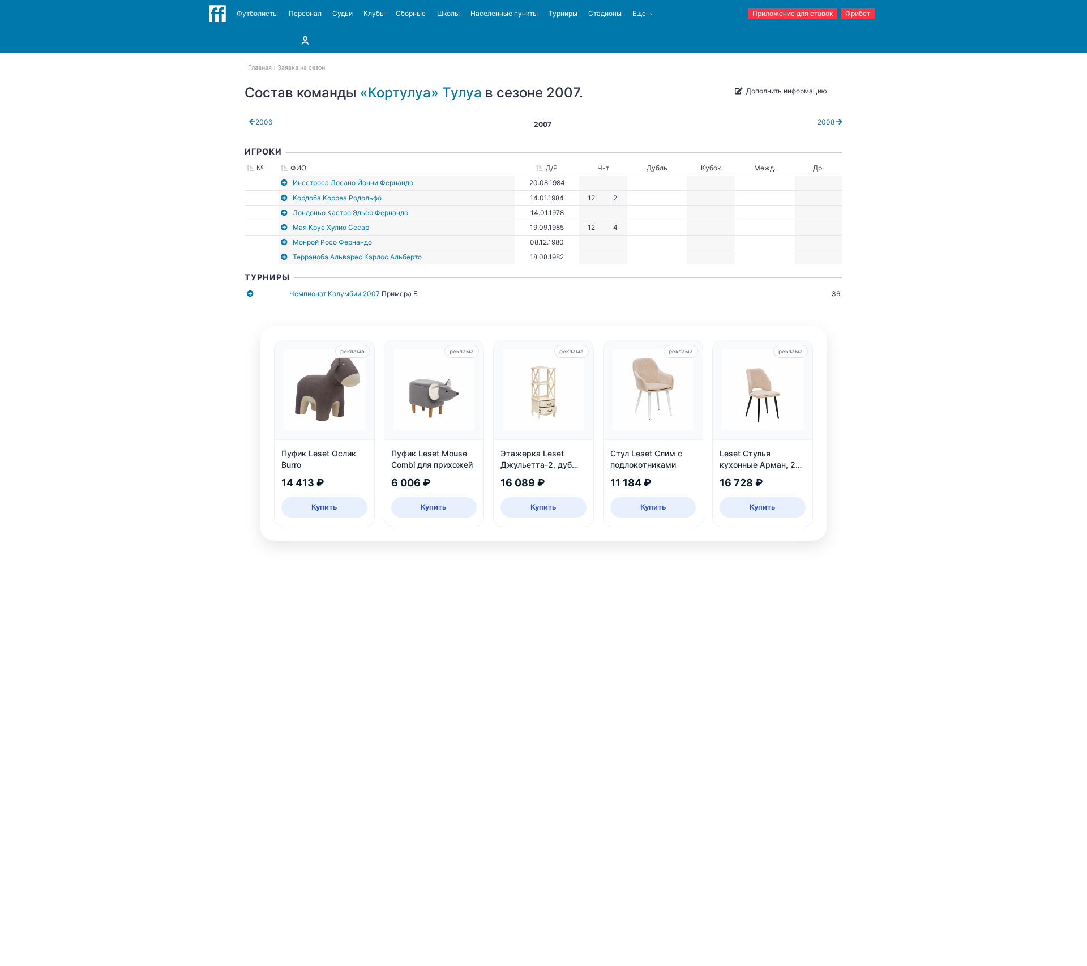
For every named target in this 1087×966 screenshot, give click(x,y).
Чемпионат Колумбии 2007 (334, 293)
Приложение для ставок (792, 13)
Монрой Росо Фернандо (332, 242)
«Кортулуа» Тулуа (421, 92)
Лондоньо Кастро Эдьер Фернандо (350, 212)
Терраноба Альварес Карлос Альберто (357, 257)
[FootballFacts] (217, 13)
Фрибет (857, 13)
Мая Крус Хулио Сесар (331, 227)
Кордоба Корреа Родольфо (337, 198)
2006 (263, 122)
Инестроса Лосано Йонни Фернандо (353, 182)
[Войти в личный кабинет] (305, 40)
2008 (827, 122)
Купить (324, 506)
